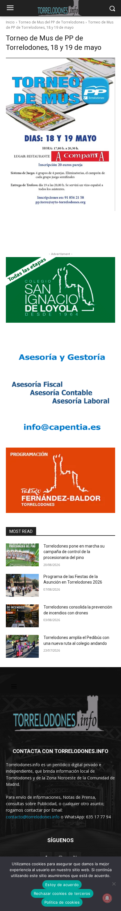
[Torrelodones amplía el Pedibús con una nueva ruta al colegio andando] (22, 646)
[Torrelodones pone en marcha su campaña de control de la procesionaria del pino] (22, 554)
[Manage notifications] (107, 898)
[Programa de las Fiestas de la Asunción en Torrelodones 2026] (22, 585)
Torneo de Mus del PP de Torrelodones (51, 22)
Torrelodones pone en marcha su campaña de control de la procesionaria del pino (74, 552)
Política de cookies (62, 902)
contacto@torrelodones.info (33, 817)
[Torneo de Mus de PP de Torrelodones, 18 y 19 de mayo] (60, 134)
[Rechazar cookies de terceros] (114, 884)
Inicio (10, 22)
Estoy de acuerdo (62, 884)
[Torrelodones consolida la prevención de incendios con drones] (22, 615)
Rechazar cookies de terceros (62, 893)
